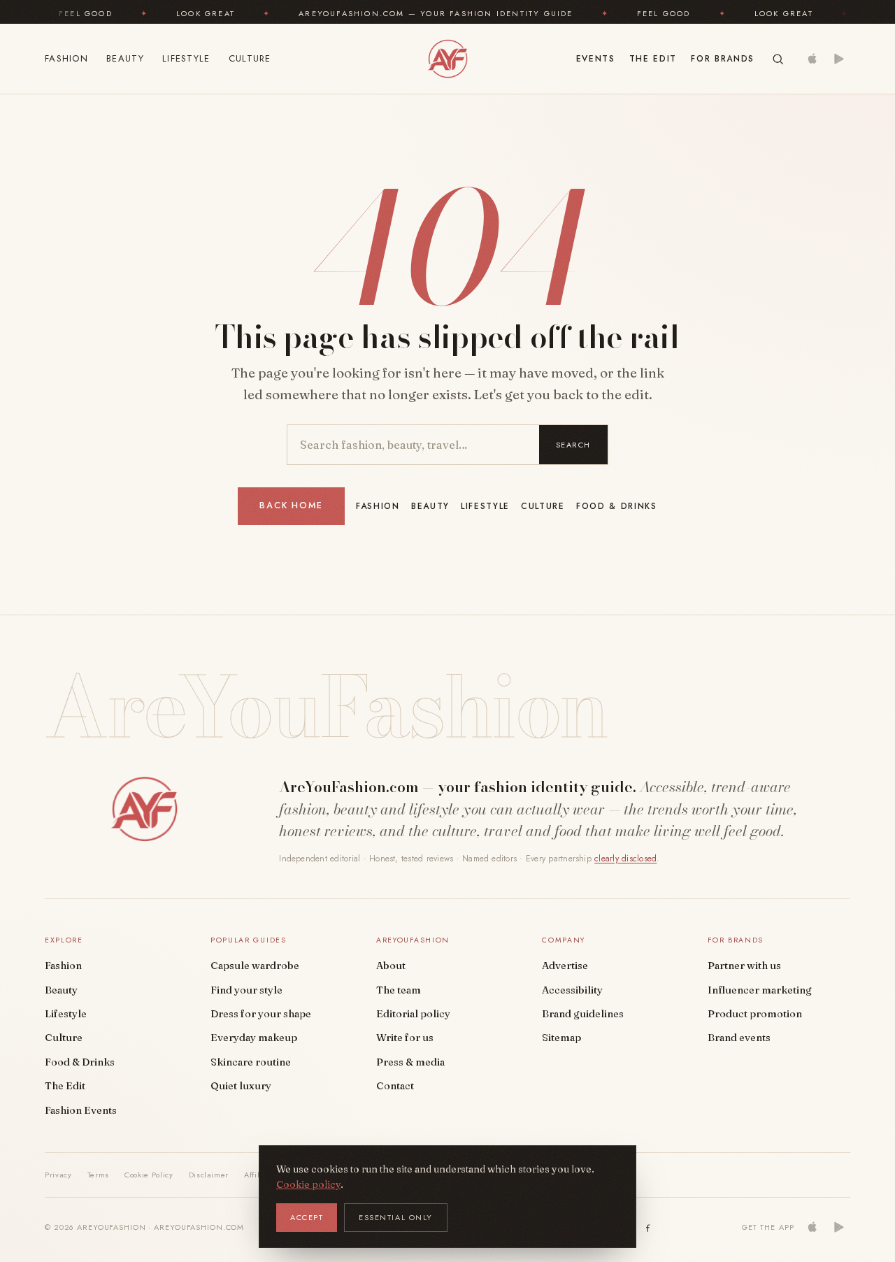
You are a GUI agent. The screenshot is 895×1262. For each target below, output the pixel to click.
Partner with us (744, 965)
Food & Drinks (616, 506)
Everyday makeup (253, 1037)
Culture (250, 58)
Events (595, 58)
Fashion (66, 58)
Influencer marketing (760, 990)
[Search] (777, 59)
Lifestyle (186, 58)
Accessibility (572, 990)
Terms (98, 1174)
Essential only (396, 1217)
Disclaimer (209, 1174)
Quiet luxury (240, 1086)
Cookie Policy (148, 1174)
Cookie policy (308, 1184)
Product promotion (755, 1014)
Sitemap (561, 1037)
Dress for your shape (260, 1014)
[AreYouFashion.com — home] (144, 809)
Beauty (125, 58)
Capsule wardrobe (254, 965)
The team (398, 990)
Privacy (58, 1174)
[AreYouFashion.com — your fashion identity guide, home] (447, 58)
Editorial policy (413, 1014)
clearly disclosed (625, 858)
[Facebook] (648, 1227)
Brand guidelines (583, 1014)
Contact (395, 1086)
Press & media (410, 1062)
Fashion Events (81, 1110)
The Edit (653, 58)
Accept (306, 1217)
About (391, 965)
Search (573, 444)
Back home (291, 505)
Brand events (739, 1037)
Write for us (405, 1037)
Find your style (246, 990)
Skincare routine (250, 1062)
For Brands (722, 58)
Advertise (565, 965)
